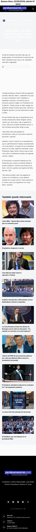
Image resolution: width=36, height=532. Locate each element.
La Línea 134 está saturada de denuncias (16, 412)
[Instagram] (18, 502)
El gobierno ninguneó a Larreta (13, 248)
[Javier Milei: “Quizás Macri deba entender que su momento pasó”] (18, 209)
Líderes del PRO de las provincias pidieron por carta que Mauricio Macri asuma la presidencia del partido (17, 358)
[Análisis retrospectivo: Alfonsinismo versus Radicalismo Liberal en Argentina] (18, 288)
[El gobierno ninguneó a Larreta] (18, 236)
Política (30, 24)
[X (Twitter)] (13, 502)
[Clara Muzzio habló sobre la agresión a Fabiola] (18, 261)
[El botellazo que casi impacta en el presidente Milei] (18, 425)
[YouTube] (23, 502)
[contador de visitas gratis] (18, 509)
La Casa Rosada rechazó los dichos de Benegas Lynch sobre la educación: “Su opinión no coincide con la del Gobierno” (16, 329)
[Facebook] (8, 502)
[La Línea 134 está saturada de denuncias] (18, 400)
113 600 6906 (11, 522)
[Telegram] (27, 502)
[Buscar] (33, 9)
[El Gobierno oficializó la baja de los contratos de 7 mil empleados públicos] (18, 373)
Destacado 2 (23, 24)
